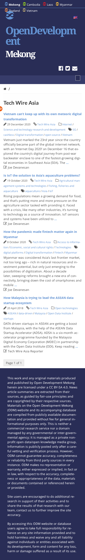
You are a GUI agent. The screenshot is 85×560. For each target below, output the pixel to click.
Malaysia (40, 313)
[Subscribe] (74, 69)
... (67, 163)
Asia (44, 191)
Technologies (63, 247)
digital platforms (13, 252)
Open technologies (66, 308)
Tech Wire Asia (46, 124)
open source (52, 135)
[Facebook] (61, 69)
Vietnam (32, 11)
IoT (51, 191)
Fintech (58, 252)
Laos (50, 5)
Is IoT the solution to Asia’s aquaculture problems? (41, 175)
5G (74, 129)
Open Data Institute (59, 313)
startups (8, 318)
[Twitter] (67, 69)
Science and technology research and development (34, 129)
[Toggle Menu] (77, 78)
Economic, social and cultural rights (31, 247)
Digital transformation (29, 135)
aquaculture (32, 191)
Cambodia (33, 5)
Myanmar (66, 5)
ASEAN (12, 313)
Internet (67, 124)
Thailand (14, 11)
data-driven (25, 313)
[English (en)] (75, 18)
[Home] (4, 89)
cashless (8, 135)
